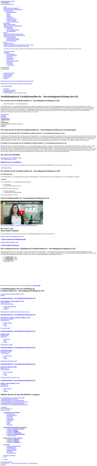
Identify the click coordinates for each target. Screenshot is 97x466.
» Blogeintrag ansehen (9, 51)
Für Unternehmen (5, 2)
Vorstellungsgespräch (12, 55)
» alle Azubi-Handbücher (13, 21)
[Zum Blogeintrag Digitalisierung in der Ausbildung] (11, 158)
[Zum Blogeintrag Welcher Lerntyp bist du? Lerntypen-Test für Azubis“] (18, 44)
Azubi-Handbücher (11, 453)
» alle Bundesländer (11, 435)
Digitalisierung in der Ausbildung (11, 162)
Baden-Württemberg (11, 12)
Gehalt (8, 423)
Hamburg (9, 16)
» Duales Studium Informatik (10, 245)
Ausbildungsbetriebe (12, 450)
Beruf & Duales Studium (10, 90)
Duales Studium (10, 58)
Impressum (6, 455)
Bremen (8, 15)
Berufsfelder (10, 451)
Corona (14, 159)
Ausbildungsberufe (11, 447)
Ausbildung (9, 420)
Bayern (8, 13)
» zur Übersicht (10, 65)
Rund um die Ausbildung (13, 60)
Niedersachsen (10, 17)
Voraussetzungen (5, 114)
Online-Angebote (8, 74)
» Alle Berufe (4, 407)
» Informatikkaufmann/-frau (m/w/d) (9, 399)
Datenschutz (13, 455)
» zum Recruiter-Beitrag (6, 86)
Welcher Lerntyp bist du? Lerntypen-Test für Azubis (16, 46)
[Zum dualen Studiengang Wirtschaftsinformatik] (12, 236)
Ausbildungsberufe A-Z (12, 38)
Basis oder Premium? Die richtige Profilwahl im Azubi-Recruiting (16, 83)
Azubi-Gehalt (10, 62)
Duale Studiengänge (11, 40)
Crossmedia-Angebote (9, 73)
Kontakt (6, 78)
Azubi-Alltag (10, 59)
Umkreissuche (10, 28)
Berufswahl (9, 56)
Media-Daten (7, 77)
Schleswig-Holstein (11, 20)
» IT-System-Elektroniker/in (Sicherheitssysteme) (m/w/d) (14, 401)
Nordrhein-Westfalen (12, 19)
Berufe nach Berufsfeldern (13, 39)
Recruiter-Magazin (8, 75)
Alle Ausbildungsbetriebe (13, 30)
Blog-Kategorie (33, 285)
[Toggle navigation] (14, 4)
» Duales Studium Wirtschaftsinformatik (13, 239)
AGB (5, 456)
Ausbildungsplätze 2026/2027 (8, 1)
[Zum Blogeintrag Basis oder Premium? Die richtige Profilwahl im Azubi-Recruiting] (17, 81)
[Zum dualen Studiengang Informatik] (9, 242)
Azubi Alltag (10, 416)
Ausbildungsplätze (5, 118)
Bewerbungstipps (11, 54)
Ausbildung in (16, 428)
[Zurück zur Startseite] (7, 4)
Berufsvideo (3, 117)
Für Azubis (6, 88)
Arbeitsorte (3, 115)
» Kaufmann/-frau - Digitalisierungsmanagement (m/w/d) (14, 404)
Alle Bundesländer (11, 31)
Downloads (9, 63)
